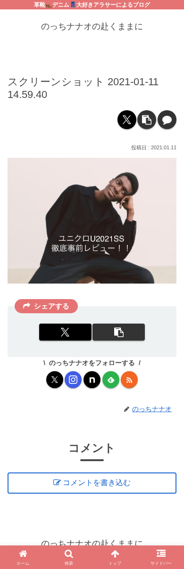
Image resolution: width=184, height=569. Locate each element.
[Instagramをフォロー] (73, 379)
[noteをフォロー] (92, 379)
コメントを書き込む (97, 483)
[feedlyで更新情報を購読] (110, 379)
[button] (146, 119)
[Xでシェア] (126, 119)
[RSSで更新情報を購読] (129, 379)
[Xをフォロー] (54, 379)
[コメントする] (167, 119)
